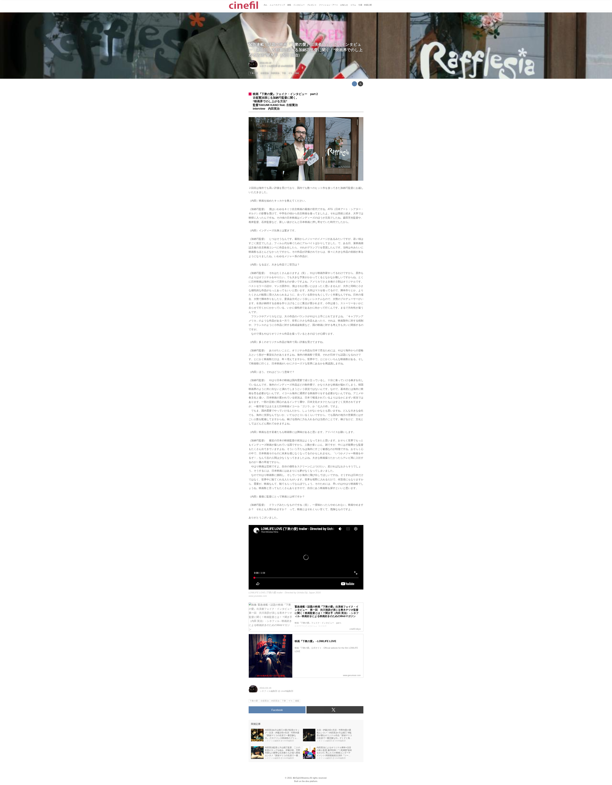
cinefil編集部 (287, 66)
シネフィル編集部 (268, 66)
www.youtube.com (258, 596)
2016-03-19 (265, 63)
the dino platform (309, 781)
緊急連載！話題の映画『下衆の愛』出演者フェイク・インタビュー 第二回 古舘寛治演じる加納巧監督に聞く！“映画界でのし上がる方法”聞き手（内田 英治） (306, 49)
